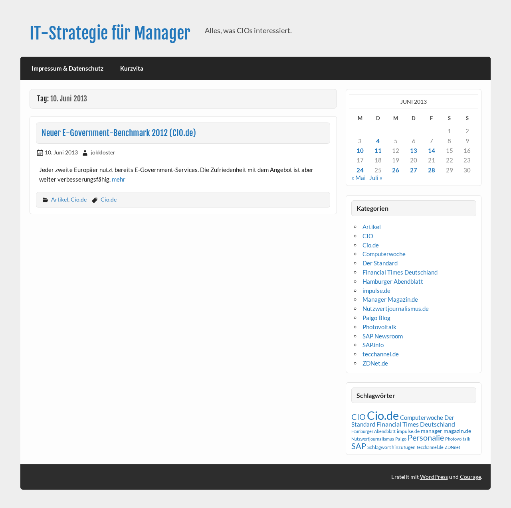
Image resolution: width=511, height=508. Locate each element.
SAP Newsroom (382, 336)
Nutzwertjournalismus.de (395, 308)
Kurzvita (131, 68)
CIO (367, 235)
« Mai (358, 177)
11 (378, 150)
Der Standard (380, 263)
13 (413, 150)
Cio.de (79, 199)
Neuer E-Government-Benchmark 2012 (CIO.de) (119, 133)
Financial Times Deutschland (400, 272)
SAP (358, 446)
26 (395, 170)
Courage (470, 476)
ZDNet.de (375, 363)
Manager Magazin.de (390, 299)
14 (431, 150)
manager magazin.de (446, 431)
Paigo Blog (376, 317)
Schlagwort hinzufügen (391, 447)
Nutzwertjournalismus (372, 438)
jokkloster (103, 152)
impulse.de (376, 290)
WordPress (434, 476)
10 (360, 150)
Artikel (59, 199)
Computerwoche (384, 253)
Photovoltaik (379, 326)
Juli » (375, 177)
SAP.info (373, 344)
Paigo (400, 438)
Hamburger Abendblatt (392, 281)
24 (360, 170)
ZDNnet (452, 447)
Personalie (426, 437)
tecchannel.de (380, 354)
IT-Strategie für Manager (110, 33)
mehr (118, 179)
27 (413, 170)
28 (431, 170)
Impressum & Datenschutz (67, 68)
